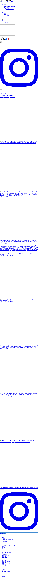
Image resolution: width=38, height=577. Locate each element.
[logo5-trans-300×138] (6, 1)
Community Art (4, 541)
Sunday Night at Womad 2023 (6, 565)
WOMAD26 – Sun (5, 572)
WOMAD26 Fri (4, 573)
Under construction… (5, 566)
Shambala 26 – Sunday (5, 562)
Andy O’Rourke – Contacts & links (7, 539)
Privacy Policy (4, 556)
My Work (3, 551)
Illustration (3, 548)
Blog (3, 540)
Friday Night (4, 543)
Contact (3, 542)
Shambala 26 (4, 559)
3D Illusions (4, 537)
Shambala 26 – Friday (5, 560)
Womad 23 (3, 570)
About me (3, 538)
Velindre (3, 568)
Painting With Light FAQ (6, 555)
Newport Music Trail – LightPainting (8, 552)
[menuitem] (20, 3)
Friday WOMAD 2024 (5, 546)
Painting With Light (5, 554)
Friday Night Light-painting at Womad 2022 (9, 545)
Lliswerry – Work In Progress (6, 549)
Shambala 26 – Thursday (6, 563)
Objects (3, 553)
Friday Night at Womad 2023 (6, 544)
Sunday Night (4, 564)
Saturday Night (4, 557)
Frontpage (3, 547)
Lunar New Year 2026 (5, 550)
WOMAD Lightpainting (6, 571)
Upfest (3, 567)
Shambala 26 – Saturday (6, 561)
